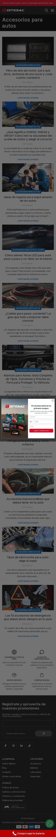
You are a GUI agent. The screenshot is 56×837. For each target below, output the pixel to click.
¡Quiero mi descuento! (41, 431)
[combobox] (31, 421)
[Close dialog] (53, 400)
